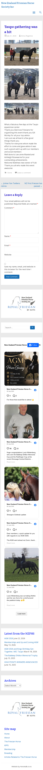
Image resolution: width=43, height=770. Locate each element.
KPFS (6, 745)
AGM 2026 (8, 638)
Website (7, 254)
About (7, 737)
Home (9, 173)
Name (7, 236)
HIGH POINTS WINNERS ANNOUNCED (21, 662)
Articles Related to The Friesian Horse (20, 757)
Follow (34, 345)
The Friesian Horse (12, 741)
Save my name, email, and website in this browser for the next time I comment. (19, 269)
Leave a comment (24, 173)
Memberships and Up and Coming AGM (21, 642)
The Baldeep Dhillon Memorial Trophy (20, 655)
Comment (9, 208)
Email (7, 245)
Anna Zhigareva (27, 36)
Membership (9, 749)
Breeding (8, 753)
